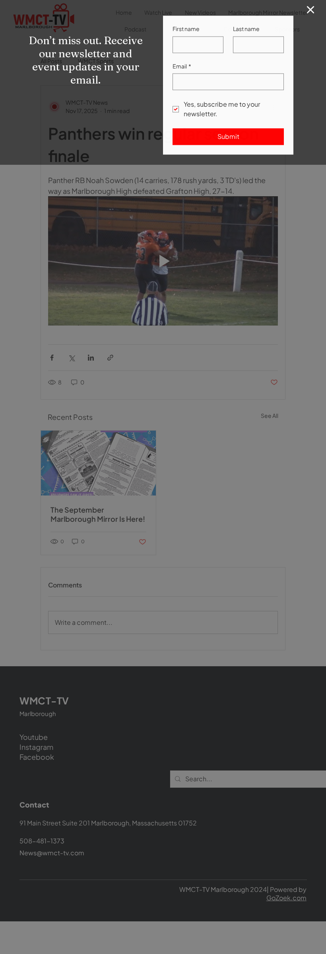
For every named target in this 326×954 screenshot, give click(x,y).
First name (186, 30)
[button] (310, 12)
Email (182, 68)
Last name (246, 30)
